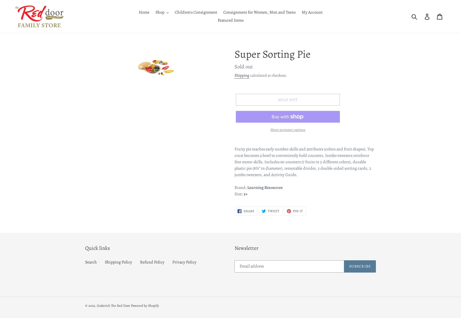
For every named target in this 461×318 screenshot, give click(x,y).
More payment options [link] (288, 129)
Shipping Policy (118, 262)
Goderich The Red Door (113, 305)
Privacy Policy (184, 262)
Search (91, 262)
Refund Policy (152, 262)
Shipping (242, 75)
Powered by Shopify (145, 305)
